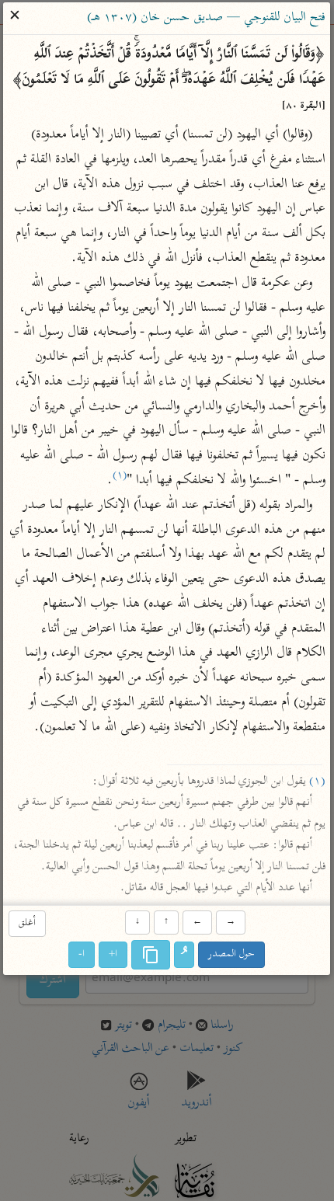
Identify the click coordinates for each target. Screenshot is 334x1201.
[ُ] (185, 955)
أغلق (27, 924)
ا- (82, 954)
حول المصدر (232, 954)
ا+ (114, 954)
